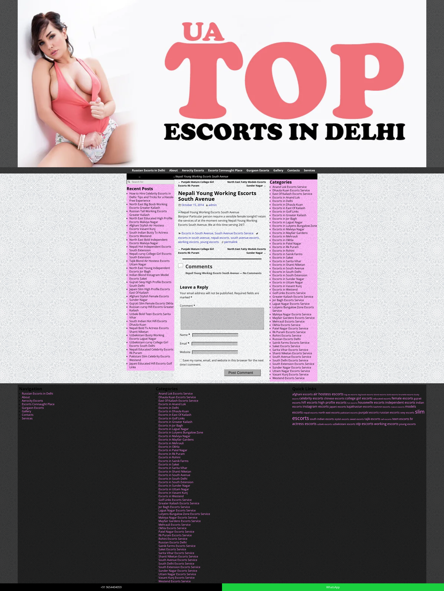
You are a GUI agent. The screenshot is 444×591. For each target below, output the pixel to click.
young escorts (209, 242)
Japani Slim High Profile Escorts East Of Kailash (149, 291)
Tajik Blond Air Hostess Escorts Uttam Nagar (149, 262)
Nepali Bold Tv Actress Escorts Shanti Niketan (149, 329)
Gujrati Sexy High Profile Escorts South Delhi (150, 283)
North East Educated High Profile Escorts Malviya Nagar (150, 220)
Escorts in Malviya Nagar (288, 229)
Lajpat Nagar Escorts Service (291, 304)
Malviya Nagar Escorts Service (291, 314)
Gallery (278, 170)
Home (134, 176)
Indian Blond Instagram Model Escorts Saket (149, 276)
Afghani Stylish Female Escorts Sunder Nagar (149, 298)
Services (309, 170)
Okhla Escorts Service (286, 325)
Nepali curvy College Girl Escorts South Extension (150, 255)
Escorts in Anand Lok (286, 197)
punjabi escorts (368, 412)
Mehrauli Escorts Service (288, 321)
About (173, 170)
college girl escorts (359, 398)
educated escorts (382, 398)
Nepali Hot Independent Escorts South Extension (150, 248)
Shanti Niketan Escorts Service (292, 353)
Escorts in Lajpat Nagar (287, 222)
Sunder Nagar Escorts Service (291, 367)
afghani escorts (302, 394)
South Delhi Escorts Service (290, 360)
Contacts (293, 170)
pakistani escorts (349, 412)
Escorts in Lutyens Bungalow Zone (294, 226)
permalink (230, 242)
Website (185, 352)
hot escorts (352, 403)
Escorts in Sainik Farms (287, 254)
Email (184, 343)
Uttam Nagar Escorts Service (291, 371)
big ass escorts (350, 394)
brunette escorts (406, 394)
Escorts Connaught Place (225, 170)
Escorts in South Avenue (157, 176)
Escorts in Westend (285, 289)
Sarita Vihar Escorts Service (290, 350)
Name (185, 335)
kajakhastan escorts (360, 406)
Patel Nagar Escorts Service (290, 328)
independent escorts (400, 402)
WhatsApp (333, 587)
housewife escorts (371, 402)
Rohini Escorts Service (286, 335)
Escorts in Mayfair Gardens (290, 233)
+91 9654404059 (111, 587)
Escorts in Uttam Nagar (287, 282)
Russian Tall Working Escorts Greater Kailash (148, 213)
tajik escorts (372, 419)
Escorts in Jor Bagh (284, 219)
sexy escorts (407, 412)
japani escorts (338, 406)
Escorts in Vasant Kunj (287, 286)
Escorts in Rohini (283, 251)
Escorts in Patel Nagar (286, 243)
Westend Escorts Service (288, 378)
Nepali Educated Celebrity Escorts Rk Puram (151, 351)
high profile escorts (332, 402)
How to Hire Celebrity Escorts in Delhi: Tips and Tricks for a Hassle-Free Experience (151, 197)
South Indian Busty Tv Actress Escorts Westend (148, 234)
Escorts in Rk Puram (285, 247)
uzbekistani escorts (344, 424)
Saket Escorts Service (286, 346)
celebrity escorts (311, 398)
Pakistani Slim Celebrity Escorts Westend (149, 358)
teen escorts (400, 419)
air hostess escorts (328, 394)
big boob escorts (365, 394)
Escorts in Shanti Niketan (288, 265)
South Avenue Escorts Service (234, 233)
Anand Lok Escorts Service (289, 187)
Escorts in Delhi (282, 201)
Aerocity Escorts (193, 170)
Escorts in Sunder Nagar (288, 279)
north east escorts (329, 412)
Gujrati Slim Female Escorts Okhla (151, 303)
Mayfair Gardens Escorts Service (293, 318)
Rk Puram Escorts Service (289, 332)
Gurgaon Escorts (257, 170)
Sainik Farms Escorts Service (290, 343)
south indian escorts (322, 419)
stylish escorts (342, 419)
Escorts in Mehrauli (285, 236)
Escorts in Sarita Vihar (286, 261)
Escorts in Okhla (282, 240)
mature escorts (397, 407)
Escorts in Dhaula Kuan (287, 204)
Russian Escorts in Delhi (148, 170)
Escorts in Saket (282, 257)
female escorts (402, 398)
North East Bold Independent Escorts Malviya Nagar (148, 241)
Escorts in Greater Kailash (289, 215)
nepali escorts (220, 238)
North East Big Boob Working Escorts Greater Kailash (148, 206)
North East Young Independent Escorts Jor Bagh (149, 269)
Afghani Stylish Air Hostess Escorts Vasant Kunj (146, 227)
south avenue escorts (245, 238)
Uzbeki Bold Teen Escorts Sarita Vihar (150, 315)
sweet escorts (357, 419)
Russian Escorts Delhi (286, 339)
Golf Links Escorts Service (289, 293)
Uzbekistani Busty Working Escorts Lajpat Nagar (146, 337)
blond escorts (380, 394)
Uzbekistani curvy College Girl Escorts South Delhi (148, 344)
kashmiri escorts (381, 406)
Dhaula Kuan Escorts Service (291, 190)
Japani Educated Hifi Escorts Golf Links (150, 365)
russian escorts (389, 412)
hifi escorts (309, 402)
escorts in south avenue (194, 238)
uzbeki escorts (324, 424)
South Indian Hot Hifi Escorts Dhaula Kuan (148, 323)
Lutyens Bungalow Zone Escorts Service (293, 309)
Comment (187, 306)
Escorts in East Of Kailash (288, 208)
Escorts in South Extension (289, 275)
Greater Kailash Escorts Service (292, 297)
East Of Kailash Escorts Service (292, 194)
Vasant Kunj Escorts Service (290, 374)
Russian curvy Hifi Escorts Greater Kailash (151, 308)
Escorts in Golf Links (285, 211)
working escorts (188, 242)
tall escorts (386, 419)
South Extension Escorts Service (293, 364)
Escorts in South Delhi (286, 272)
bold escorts (392, 394)
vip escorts (364, 423)
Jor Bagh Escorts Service (288, 300)
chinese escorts (334, 398)
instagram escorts (316, 406)
